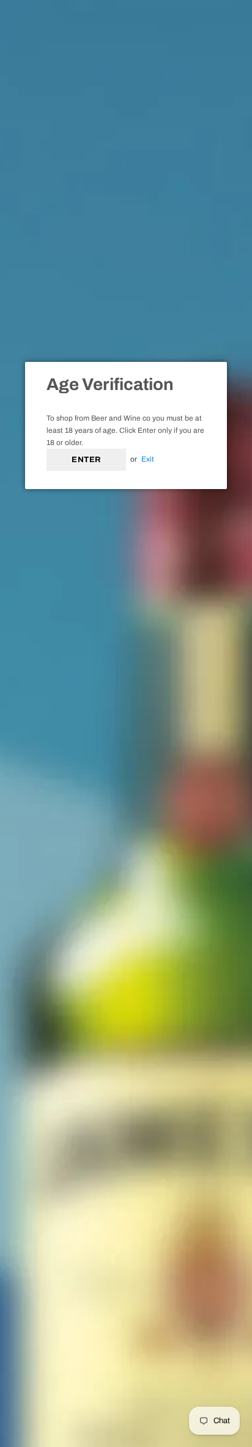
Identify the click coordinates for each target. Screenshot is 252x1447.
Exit (147, 459)
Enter (86, 459)
